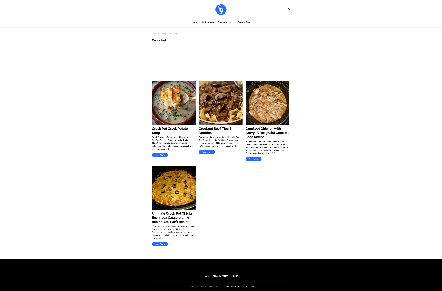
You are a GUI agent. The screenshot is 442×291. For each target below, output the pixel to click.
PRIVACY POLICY (220, 276)
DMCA (235, 276)
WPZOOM (250, 286)
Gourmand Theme (234, 286)
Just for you (207, 22)
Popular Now (244, 22)
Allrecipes (164, 34)
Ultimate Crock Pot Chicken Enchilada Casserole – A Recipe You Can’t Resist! (173, 217)
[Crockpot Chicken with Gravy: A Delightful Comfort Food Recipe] (267, 82)
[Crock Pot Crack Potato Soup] (174, 82)
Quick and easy (226, 22)
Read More (160, 155)
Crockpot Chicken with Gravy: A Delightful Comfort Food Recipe (267, 133)
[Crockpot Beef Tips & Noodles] (221, 82)
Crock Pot (173, 34)
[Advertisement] (221, 64)
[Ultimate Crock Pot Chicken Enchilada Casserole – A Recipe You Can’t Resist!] (174, 167)
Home (194, 22)
